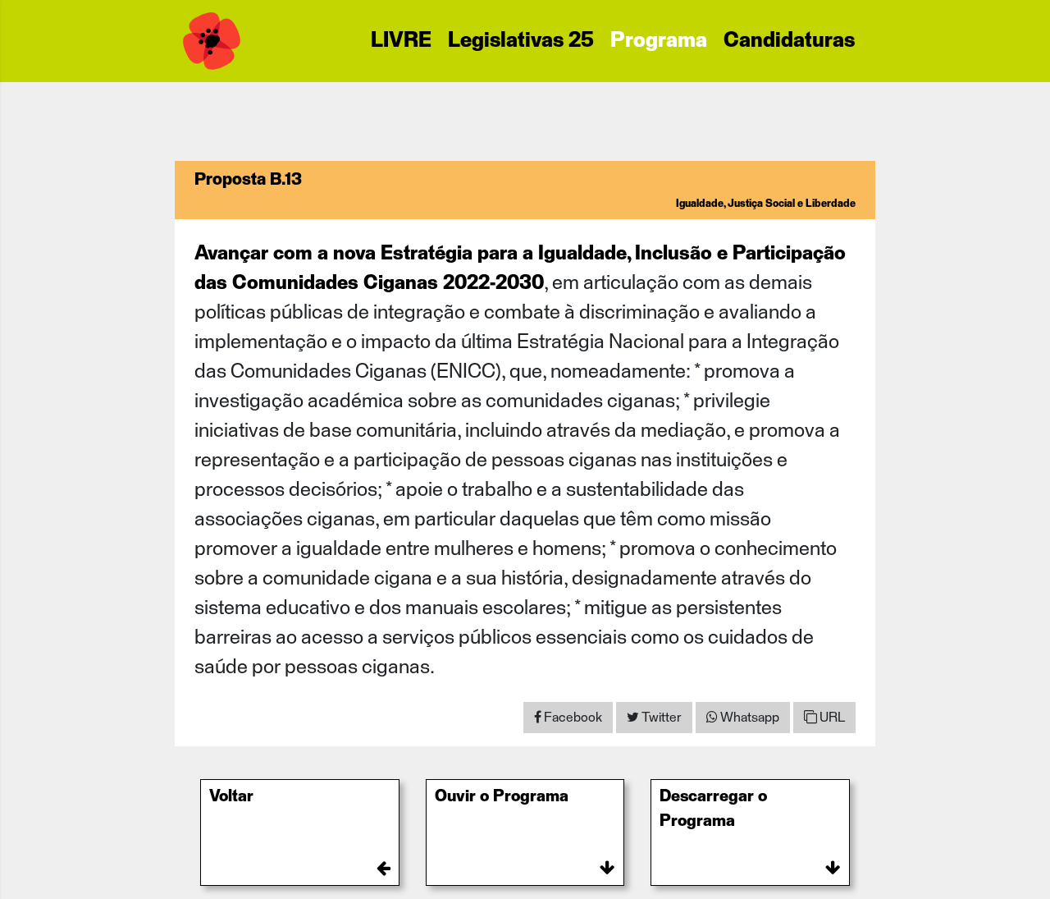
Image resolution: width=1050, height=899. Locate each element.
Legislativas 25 (521, 41)
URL (831, 717)
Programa (658, 41)
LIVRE (401, 41)
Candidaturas (789, 41)
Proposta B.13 (248, 180)
